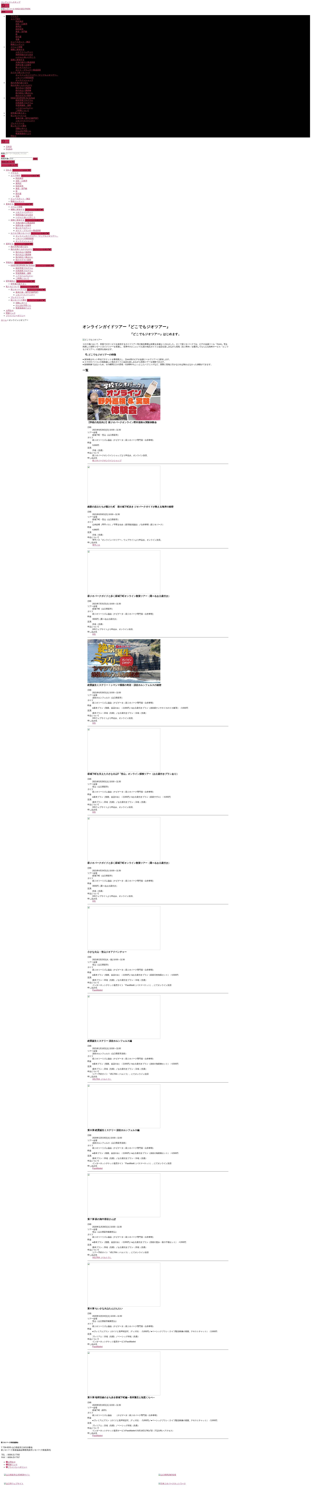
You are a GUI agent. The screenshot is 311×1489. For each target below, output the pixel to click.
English (9, 149)
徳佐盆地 (19, 29)
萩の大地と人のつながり (21, 85)
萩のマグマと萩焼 (23, 95)
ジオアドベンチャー (24, 52)
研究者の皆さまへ (18, 113)
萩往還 (18, 37)
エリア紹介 (15, 19)
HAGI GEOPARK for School (23, 98)
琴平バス (96, 545)
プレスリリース (17, 123)
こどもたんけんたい (24, 108)
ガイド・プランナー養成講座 (28, 70)
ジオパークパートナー (25, 121)
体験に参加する (17, 49)
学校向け (10, 262)
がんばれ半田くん (23, 131)
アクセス (14, 16)
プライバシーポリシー (15, 316)
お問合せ (10, 310)
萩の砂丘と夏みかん (24, 93)
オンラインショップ (24, 80)
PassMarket (97, 990)
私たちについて (12, 287)
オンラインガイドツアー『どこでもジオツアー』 (37, 75)
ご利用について (22, 110)
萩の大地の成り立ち (19, 83)
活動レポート (21, 128)
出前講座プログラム (24, 103)
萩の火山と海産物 (23, 88)
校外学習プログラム (24, 100)
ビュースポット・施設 (20, 42)
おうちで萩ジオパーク (20, 72)
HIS (94, 634)
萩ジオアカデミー (23, 67)
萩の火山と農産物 (23, 90)
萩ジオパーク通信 (18, 126)
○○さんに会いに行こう (25, 57)
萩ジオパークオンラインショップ (106, 460)
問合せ (14, 136)
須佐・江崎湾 (21, 24)
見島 (17, 39)
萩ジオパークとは (18, 116)
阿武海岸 (19, 21)
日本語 (9, 147)
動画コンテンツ (17, 44)
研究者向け (11, 281)
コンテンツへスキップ (10, 2)
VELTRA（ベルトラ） (102, 1079)
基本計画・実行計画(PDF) (27, 118)
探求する (10, 244)
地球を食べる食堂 (23, 65)
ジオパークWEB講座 (25, 78)
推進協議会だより (23, 133)
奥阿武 (18, 26)
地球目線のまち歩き (24, 55)
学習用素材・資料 (23, 105)
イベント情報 (16, 47)
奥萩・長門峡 (21, 32)
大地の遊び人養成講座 (25, 62)
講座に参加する (17, 60)
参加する (10, 204)
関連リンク (11, 313)
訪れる (9, 170)
